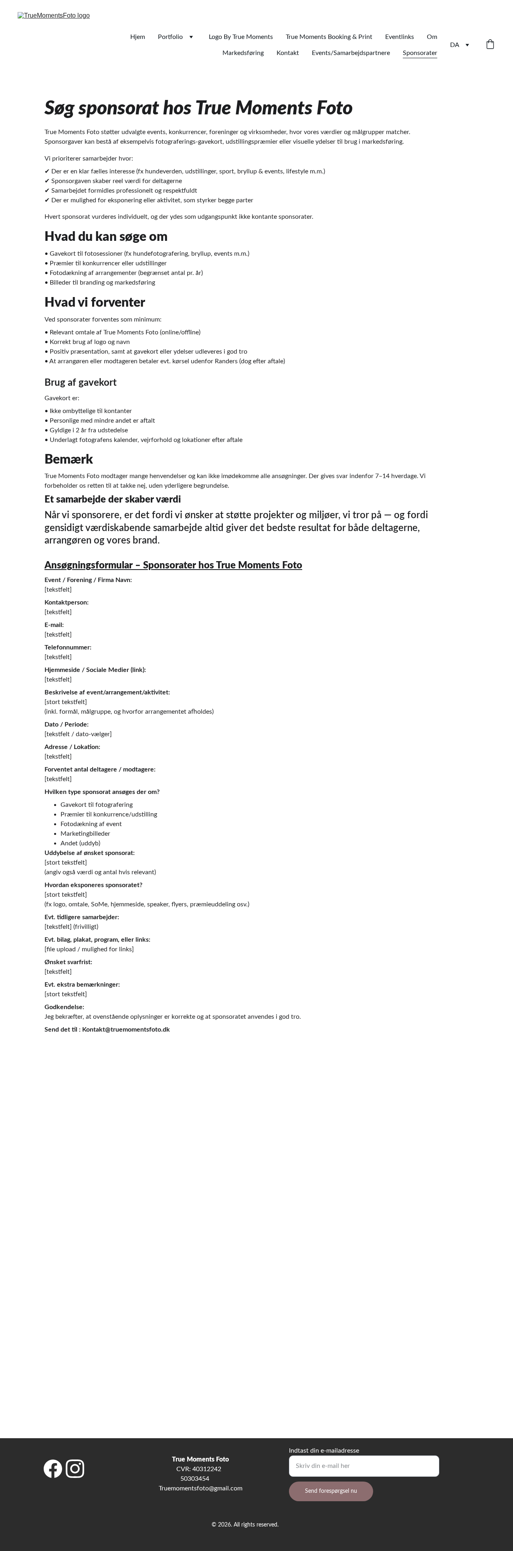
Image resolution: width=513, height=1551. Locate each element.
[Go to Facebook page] (53, 1468)
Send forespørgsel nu (331, 1491)
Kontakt (288, 53)
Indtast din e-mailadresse (324, 1450)
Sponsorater (420, 53)
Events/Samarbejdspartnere (351, 53)
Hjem (137, 37)
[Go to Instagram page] (75, 1468)
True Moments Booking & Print (329, 37)
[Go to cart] (490, 45)
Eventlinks (399, 37)
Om (432, 37)
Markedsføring (243, 53)
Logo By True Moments (241, 37)
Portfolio (170, 37)
